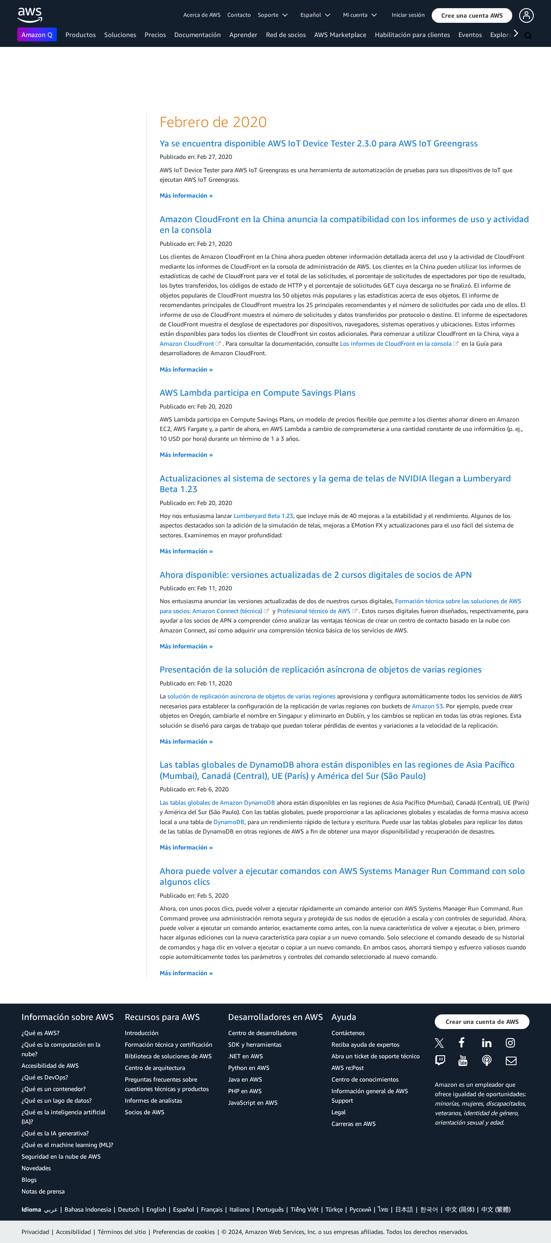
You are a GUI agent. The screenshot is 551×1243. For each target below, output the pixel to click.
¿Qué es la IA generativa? (55, 1133)
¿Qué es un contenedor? (54, 1088)
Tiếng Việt (305, 1209)
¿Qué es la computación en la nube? (61, 1049)
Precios (155, 34)
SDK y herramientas (255, 1044)
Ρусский (360, 1209)
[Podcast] (494, 1061)
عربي (51, 1209)
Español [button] (312, 14)
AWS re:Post (347, 1067)
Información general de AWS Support (369, 1095)
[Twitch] (446, 1061)
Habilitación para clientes (412, 34)
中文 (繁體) (496, 1209)
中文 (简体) (459, 1209)
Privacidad (35, 1231)
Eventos (470, 34)
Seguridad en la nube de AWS (61, 1156)
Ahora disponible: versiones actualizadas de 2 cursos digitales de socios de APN (316, 575)
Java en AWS (245, 1079)
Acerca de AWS (201, 14)
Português (270, 1209)
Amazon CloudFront (187, 343)
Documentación (197, 34)
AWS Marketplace (340, 34)
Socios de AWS (144, 1112)
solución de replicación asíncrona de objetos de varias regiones (251, 696)
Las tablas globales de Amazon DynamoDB (217, 802)
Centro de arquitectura (155, 1067)
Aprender (243, 34)
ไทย (383, 1209)
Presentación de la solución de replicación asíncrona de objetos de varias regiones (321, 669)
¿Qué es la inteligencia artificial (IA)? (63, 1116)
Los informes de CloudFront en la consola (396, 343)
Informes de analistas (153, 1100)
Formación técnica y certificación (168, 1044)
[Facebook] (470, 1044)
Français (212, 1209)
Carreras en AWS (353, 1123)
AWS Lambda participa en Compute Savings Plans (258, 392)
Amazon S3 (427, 706)
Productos (80, 34)
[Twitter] (446, 1044)
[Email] (517, 1061)
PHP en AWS (245, 1090)
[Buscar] (529, 36)
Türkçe (334, 1209)
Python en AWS (248, 1067)
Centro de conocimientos (365, 1079)
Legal (338, 1112)
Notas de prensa (43, 1191)
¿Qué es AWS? (40, 1032)
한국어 (429, 1209)
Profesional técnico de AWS (313, 610)
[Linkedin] (494, 1044)
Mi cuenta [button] (357, 14)
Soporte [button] (270, 14)
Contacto (239, 14)
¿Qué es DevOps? (45, 1077)
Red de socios (286, 34)
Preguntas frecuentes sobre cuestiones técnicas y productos (167, 1084)
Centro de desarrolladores (262, 1032)
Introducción (141, 1032)
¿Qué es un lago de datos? (57, 1100)
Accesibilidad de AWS (50, 1065)
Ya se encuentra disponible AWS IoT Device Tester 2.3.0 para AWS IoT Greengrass (319, 143)
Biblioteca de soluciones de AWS (168, 1056)
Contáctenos (348, 1032)
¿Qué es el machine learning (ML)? (67, 1144)
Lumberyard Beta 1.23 (263, 515)
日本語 (404, 1209)
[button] (472, 15)
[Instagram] (517, 1044)
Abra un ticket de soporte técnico (375, 1056)
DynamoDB (229, 821)
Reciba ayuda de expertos (365, 1044)
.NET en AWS (245, 1056)
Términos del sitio (122, 1231)
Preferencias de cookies (184, 1231)
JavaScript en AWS (253, 1102)
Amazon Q (37, 34)
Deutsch (128, 1209)
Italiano (239, 1209)
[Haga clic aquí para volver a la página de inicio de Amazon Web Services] (30, 15)
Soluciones (120, 34)
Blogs (29, 1179)
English (156, 1209)
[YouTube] (470, 1061)
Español (183, 1209)
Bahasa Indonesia (88, 1209)
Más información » (186, 195)
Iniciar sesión (408, 14)
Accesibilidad (73, 1231)
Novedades (36, 1168)
